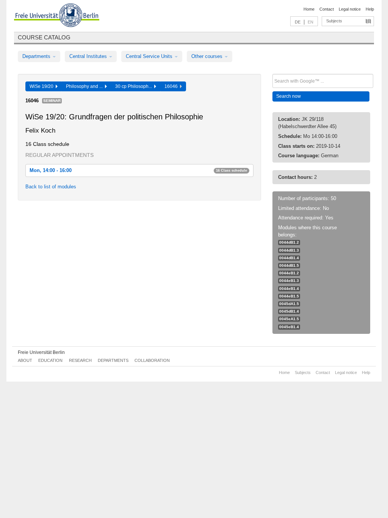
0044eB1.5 (289, 296)
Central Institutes (88, 56)
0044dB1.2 (289, 242)
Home (309, 9)
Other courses (207, 56)
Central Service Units (150, 56)
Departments (37, 56)
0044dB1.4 (289, 258)
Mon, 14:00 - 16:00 (138, 170)
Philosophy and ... (85, 86)
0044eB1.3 (289, 281)
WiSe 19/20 (43, 86)
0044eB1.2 (289, 273)
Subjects (334, 21)
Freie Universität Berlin (41, 352)
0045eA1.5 (289, 319)
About (25, 360)
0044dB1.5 (289, 265)
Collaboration (152, 360)
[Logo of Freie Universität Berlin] (56, 16)
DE (297, 22)
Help (370, 9)
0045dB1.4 (289, 311)
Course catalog (44, 37)
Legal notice (350, 9)
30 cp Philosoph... (134, 86)
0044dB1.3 (289, 250)
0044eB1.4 (289, 288)
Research (80, 360)
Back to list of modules (50, 186)
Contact (326, 9)
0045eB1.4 (289, 327)
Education (50, 360)
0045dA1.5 (289, 304)
